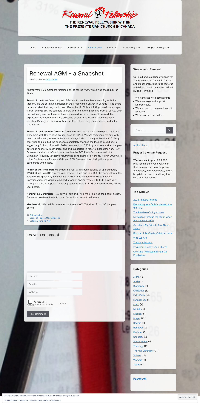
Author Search (141, 145)
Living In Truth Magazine (158, 47)
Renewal (138, 327)
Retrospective (95, 47)
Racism (137, 323)
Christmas (138, 290)
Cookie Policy (55, 400)
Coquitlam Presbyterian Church (150, 247)
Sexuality (138, 337)
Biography (138, 286)
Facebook (140, 378)
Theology (138, 346)
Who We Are (140, 237)
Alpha (136, 276)
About (110, 47)
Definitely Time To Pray (40, 221)
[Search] (169, 130)
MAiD (136, 304)
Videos (137, 355)
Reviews (137, 332)
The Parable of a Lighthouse (148, 212)
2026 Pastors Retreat (52, 47)
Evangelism (139, 300)
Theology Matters (143, 242)
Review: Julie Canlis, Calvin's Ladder (153, 233)
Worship (137, 360)
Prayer (136, 318)
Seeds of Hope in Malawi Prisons (45, 218)
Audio (136, 281)
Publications (73, 47)
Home (33, 47)
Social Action (140, 341)
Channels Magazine (131, 47)
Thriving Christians (143, 350)
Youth (136, 364)
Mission (137, 313)
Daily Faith (139, 295)
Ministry (137, 309)
